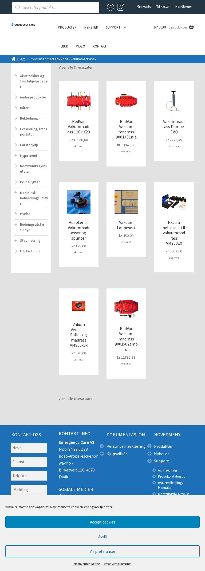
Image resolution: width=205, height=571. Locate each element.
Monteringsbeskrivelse (173, 494)
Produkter (67, 27)
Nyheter (91, 27)
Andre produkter (33, 97)
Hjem (21, 59)
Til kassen (163, 6)
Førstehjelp (29, 145)
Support (113, 27)
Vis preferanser (102, 551)
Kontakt (100, 46)
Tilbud (63, 46)
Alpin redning (167, 470)
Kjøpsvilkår (117, 453)
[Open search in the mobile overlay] (55, 7)
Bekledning (29, 118)
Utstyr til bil (30, 251)
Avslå (102, 536)
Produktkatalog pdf (172, 476)
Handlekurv (183, 6)
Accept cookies (102, 522)
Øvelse (25, 214)
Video (80, 46)
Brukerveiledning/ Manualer (170, 485)
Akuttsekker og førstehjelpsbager (34, 81)
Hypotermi (28, 155)
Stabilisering (30, 240)
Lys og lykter (30, 182)
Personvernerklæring (86, 564)
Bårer (24, 108)
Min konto (144, 6)
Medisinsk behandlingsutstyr (34, 198)
